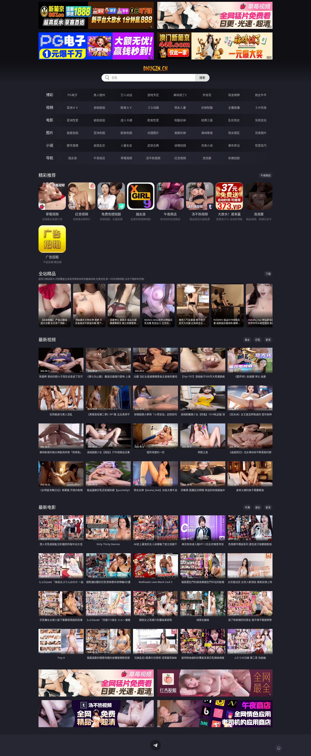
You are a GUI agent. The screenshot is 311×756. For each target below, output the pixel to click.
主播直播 (234, 108)
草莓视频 (126, 158)
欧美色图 (126, 133)
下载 (268, 273)
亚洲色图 (99, 133)
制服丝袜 (180, 120)
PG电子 (72, 95)
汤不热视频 (153, 158)
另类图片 (261, 133)
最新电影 (47, 507)
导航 (49, 158)
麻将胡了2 (180, 95)
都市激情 (72, 145)
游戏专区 (153, 95)
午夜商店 (99, 158)
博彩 (49, 94)
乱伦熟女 (234, 120)
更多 (268, 339)
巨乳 (257, 339)
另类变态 (261, 120)
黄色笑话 (234, 145)
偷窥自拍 (72, 133)
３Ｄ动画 (153, 108)
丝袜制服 (207, 108)
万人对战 (126, 95)
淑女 (257, 507)
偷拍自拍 (99, 120)
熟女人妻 (180, 108)
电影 (49, 120)
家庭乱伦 (99, 145)
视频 (49, 107)
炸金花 (207, 95)
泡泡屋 (207, 158)
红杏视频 (180, 158)
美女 (247, 339)
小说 (49, 145)
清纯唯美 (207, 133)
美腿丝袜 (180, 133)
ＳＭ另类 (261, 108)
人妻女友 (126, 145)
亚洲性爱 (72, 120)
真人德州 (99, 95)
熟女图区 (234, 133)
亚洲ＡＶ (72, 108)
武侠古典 (153, 145)
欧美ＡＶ (126, 108)
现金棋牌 (234, 95)
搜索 (202, 78)
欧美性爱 (153, 120)
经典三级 (207, 120)
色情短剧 (234, 158)
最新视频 (47, 339)
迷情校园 (180, 145)
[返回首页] (278, 748)
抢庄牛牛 (261, 95)
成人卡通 (126, 120)
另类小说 (207, 145)
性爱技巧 (261, 145)
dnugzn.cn (155, 68)
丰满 (247, 507)
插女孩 (72, 158)
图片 (49, 132)
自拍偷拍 (99, 108)
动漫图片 (153, 133)
